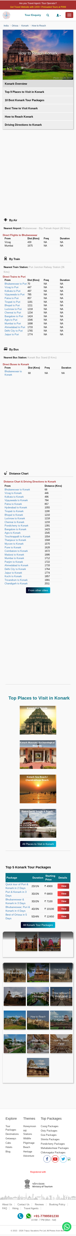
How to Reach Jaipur (38, 1018)
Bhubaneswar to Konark (17, 489)
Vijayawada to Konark (16, 500)
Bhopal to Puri (12, 305)
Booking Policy (57, 1204)
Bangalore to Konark (15, 529)
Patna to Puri (12, 298)
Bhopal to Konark (14, 515)
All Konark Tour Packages (38, 924)
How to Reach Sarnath (61, 1018)
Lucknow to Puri (13, 309)
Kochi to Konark (13, 576)
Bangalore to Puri (14, 316)
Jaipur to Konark (13, 572)
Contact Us (24, 1204)
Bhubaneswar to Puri (16, 283)
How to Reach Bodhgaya (14, 1042)
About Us (7, 1204)
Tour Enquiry (33, 14)
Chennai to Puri (13, 312)
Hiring (15, 1208)
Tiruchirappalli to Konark (17, 536)
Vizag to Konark (13, 493)
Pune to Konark (13, 547)
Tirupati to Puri (12, 301)
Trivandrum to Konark (16, 580)
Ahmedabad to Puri (15, 327)
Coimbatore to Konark (16, 551)
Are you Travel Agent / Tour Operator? (38, 3)
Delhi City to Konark (15, 569)
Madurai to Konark (14, 554)
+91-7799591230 (46, 1216)
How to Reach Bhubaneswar (26, 940)
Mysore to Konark (14, 543)
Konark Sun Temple (37, 708)
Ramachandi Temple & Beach (37, 811)
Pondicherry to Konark (16, 525)
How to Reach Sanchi (14, 1018)
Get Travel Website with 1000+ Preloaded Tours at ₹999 (38, 7)
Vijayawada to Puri (15, 294)
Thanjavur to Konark (15, 540)
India (6, 25)
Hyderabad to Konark (16, 507)
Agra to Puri (11, 319)
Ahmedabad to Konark (16, 565)
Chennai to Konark (14, 522)
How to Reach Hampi (61, 971)
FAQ (4, 1208)
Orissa (15, 25)
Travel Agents (31, 1208)
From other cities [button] (38, 590)
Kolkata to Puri (12, 291)
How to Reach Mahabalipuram (15, 971)
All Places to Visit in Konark (38, 843)
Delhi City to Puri (14, 330)
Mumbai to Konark (14, 558)
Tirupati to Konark (14, 511)
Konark (25, 25)
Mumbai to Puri (13, 323)
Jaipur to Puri (12, 334)
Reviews (39, 1204)
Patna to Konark (13, 504)
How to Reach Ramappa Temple (38, 1066)
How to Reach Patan (61, 1042)
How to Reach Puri (50, 938)
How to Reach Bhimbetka (38, 1042)
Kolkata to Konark (14, 496)
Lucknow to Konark (15, 518)
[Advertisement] (38, 171)
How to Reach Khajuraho (38, 971)
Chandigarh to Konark (16, 583)
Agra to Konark (13, 532)
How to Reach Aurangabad (61, 995)
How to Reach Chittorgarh (38, 995)
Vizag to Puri (11, 287)
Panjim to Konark (14, 561)
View (63, 886)
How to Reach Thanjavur (14, 995)
